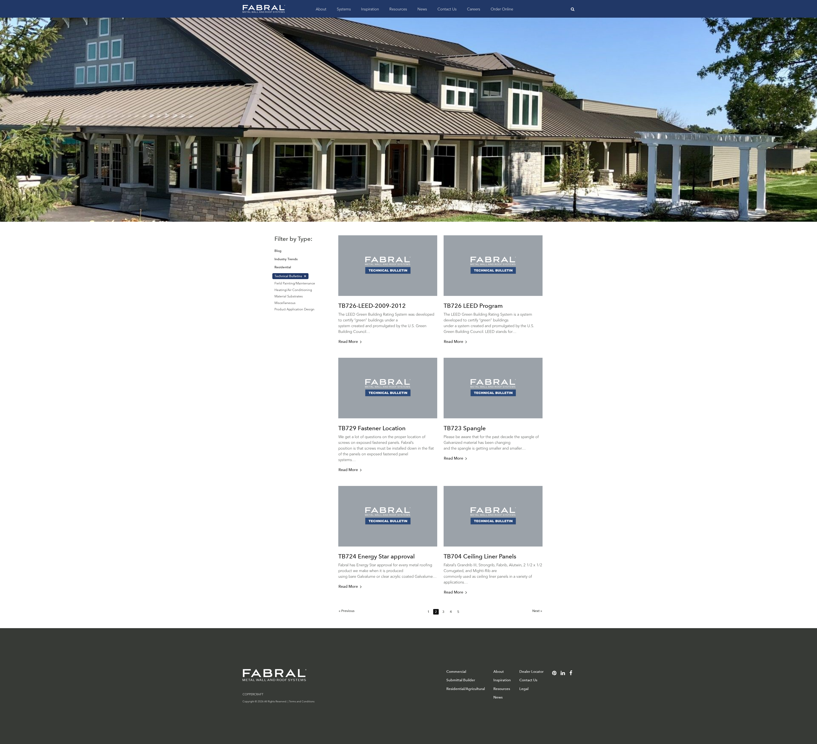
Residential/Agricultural (465, 689)
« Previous (346, 611)
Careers (473, 8)
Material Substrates (288, 296)
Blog (277, 251)
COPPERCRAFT (253, 694)
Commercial (456, 671)
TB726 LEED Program (473, 305)
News (422, 8)
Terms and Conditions (301, 701)
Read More (348, 341)
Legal (523, 689)
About (321, 8)
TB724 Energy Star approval (376, 556)
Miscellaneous (285, 302)
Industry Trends (286, 259)
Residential (282, 267)
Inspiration (370, 8)
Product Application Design (294, 309)
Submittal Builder (460, 680)
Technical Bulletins (288, 276)
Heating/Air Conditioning (293, 289)
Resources (398, 8)
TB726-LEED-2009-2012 (372, 305)
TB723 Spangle (465, 428)
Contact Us (447, 8)
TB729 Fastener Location (372, 428)
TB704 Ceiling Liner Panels (480, 556)
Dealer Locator (531, 671)
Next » (537, 611)
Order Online (502, 8)
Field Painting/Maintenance (294, 283)
